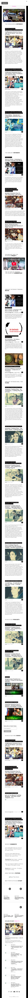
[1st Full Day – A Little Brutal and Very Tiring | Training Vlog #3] (14, 598)
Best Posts (8, 111)
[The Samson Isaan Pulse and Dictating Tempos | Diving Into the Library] (20, 883)
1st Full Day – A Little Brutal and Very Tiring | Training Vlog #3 (13, 584)
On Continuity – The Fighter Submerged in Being (12, 340)
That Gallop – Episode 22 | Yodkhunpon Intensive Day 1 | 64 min (14, 116)
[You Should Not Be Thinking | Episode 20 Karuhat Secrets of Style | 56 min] (7, 983)
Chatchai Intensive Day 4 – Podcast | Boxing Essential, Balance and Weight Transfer (13, 705)
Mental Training (14, 793)
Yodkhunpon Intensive (17, 29)
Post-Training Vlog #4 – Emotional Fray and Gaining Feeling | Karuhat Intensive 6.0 (14, 546)
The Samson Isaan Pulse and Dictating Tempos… (19, 898)
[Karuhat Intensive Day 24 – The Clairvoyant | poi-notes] (14, 207)
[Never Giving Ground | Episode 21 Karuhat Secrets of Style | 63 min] (14, 240)
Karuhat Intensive (9, 189)
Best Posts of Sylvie (13, 881)
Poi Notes (13, 28)
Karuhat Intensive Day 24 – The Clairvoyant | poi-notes (13, 193)
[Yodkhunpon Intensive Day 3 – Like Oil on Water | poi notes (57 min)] (14, 47)
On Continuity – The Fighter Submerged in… (8, 916)
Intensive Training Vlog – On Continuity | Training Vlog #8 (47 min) (13, 390)
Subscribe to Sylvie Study (10, 726)
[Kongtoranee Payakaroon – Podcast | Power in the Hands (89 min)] (14, 694)
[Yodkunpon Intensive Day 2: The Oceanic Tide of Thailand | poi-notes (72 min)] (14, 87)
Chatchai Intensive (9, 702)
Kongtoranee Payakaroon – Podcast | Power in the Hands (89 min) (14, 680)
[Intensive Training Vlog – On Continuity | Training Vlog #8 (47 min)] (14, 404)
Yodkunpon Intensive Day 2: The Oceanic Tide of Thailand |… (17, 962)
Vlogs (20, 387)
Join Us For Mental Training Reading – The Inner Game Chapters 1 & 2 (13, 796)
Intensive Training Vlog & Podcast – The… (19, 916)
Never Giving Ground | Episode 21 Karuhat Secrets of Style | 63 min (14, 226)
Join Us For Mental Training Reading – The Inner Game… (16, 954)
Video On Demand (9, 29)
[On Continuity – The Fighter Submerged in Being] (10, 902)
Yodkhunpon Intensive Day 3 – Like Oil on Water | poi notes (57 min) (14, 33)
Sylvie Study (12, 921)
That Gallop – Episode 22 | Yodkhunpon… (7, 898)
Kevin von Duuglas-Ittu (9, 175)
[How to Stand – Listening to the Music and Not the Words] (14, 173)
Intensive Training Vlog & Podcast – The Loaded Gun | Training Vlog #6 (13, 466)
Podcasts (15, 463)
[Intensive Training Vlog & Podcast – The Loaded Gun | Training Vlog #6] (14, 480)
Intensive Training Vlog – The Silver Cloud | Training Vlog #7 (14, 429)
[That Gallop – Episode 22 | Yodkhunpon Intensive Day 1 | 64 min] (14, 130)
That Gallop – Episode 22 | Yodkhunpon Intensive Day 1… (16, 970)
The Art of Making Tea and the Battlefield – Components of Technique (13, 370)
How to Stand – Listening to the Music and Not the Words (13, 159)
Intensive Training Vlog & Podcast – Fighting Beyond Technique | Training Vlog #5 (13, 507)
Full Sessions (13, 69)
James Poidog (7, 48)
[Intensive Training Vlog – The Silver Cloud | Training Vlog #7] (14, 442)
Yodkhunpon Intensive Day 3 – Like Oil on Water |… (14, 938)
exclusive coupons (9, 853)
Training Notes (8, 157)
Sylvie (6, 132)
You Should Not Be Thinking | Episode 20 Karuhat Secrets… (16, 985)
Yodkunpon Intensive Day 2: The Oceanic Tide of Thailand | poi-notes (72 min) (14, 74)
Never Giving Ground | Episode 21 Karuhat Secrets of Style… (16, 977)
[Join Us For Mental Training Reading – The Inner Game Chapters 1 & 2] (14, 800)
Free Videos (8, 28)
